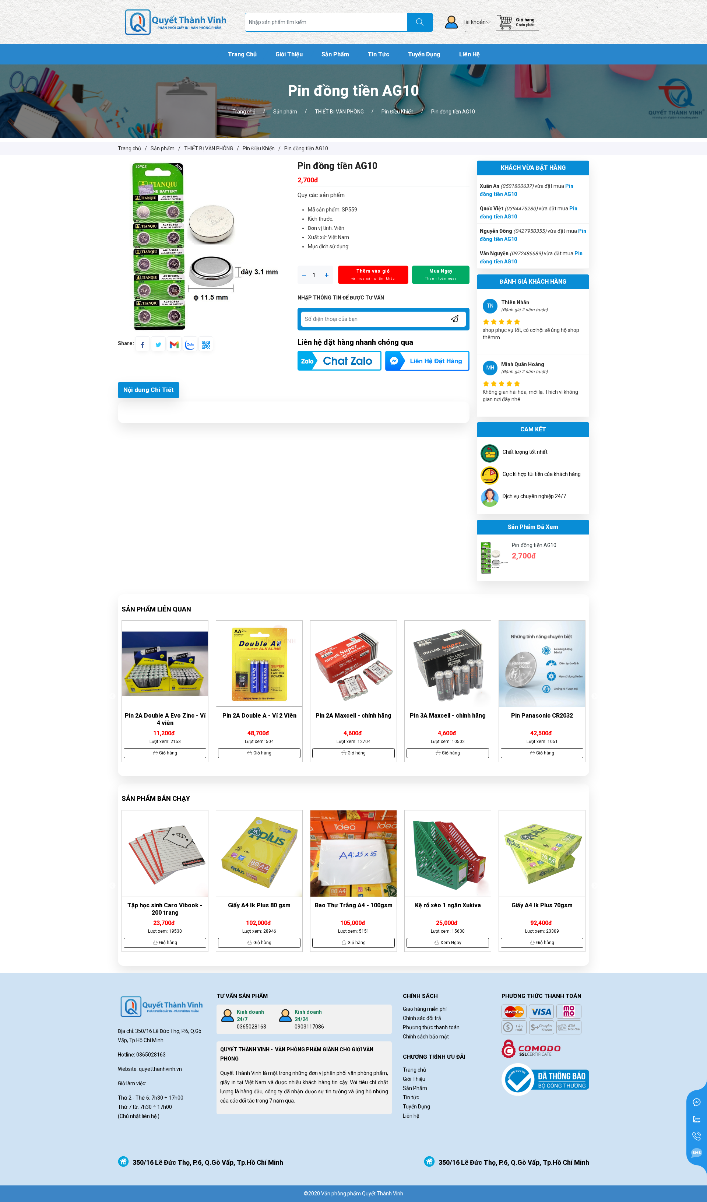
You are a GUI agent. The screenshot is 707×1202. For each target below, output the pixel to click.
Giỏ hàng (525, 19)
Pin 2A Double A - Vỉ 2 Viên (165, 715)
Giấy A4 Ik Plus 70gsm (447, 905)
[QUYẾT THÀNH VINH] (176, 22)
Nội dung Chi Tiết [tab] (148, 389)
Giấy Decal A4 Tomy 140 (542, 905)
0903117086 (309, 1027)
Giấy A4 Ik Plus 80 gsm (165, 905)
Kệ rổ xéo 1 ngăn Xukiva (354, 905)
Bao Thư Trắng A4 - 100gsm (259, 905)
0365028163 (251, 1027)
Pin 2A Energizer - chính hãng (542, 715)
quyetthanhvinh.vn (160, 1069)
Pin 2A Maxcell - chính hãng (259, 715)
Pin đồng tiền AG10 (534, 545)
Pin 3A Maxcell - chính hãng (353, 715)
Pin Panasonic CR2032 (448, 715)
